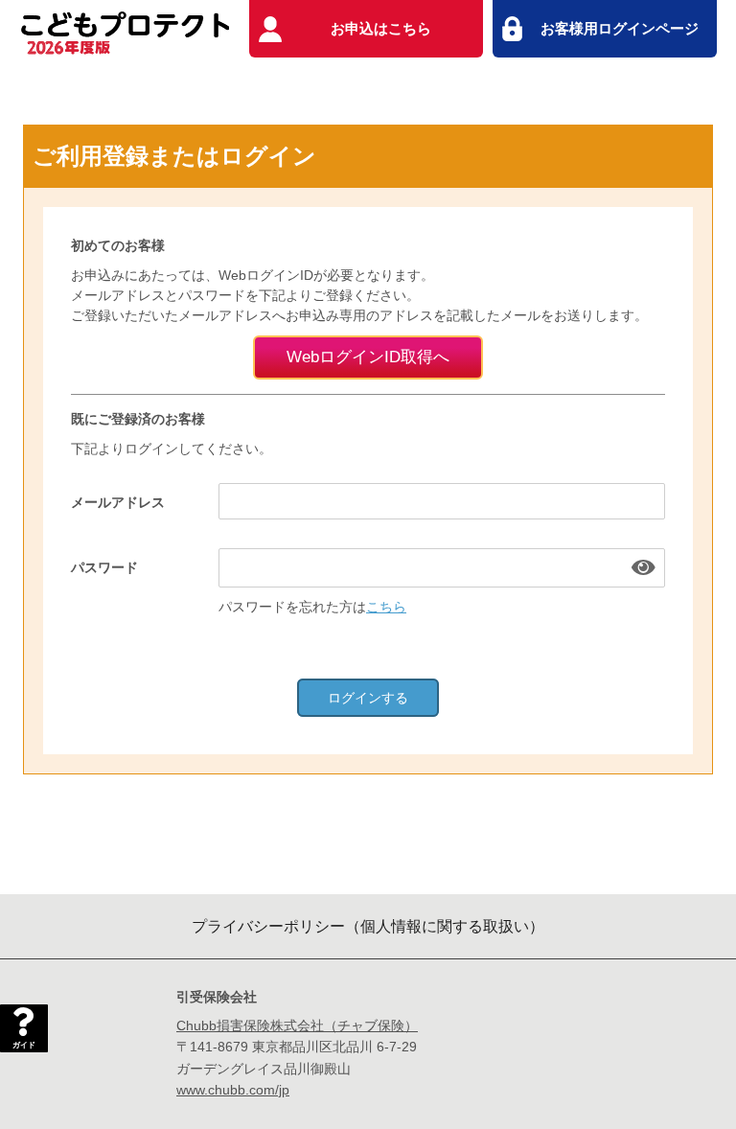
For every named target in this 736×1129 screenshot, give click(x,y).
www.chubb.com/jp (232, 1089)
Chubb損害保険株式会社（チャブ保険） (297, 1025)
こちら (386, 606)
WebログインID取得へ (368, 357)
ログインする (368, 697)
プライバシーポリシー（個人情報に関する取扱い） (368, 926)
